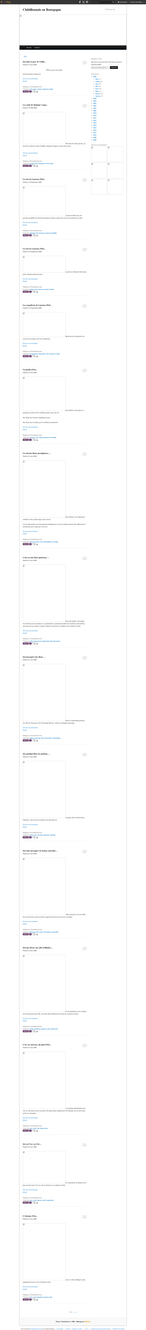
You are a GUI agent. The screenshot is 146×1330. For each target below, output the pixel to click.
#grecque (38, 738)
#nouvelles (55, 932)
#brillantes (37, 1029)
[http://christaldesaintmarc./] (44, 143)
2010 (94, 135)
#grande (32, 233)
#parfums (46, 835)
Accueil (29, 47)
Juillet (97, 81)
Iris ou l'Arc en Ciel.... (32, 1144)
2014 (94, 125)
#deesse (44, 1029)
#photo (40, 89)
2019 (94, 113)
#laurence (42, 233)
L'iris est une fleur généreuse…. (36, 557)
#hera (32, 835)
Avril (97, 89)
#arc (31, 1128)
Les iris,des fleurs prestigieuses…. (37, 453)
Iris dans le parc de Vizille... (34, 61)
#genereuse (37, 641)
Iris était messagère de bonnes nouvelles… (40, 850)
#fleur (32, 641)
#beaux (32, 289)
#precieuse (56, 641)
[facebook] (80, 2)
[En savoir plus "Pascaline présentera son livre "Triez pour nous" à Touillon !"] (99, 194)
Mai (96, 86)
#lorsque (40, 835)
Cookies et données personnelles (100, 1329)
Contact (37, 47)
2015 (94, 123)
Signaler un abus (77, 1329)
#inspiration (42, 354)
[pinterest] (87, 2)
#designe (40, 1297)
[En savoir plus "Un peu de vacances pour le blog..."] (99, 161)
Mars (97, 91)
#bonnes (32, 932)
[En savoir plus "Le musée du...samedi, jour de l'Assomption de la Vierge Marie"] (115, 194)
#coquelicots (34, 354)
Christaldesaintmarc (35, 1329)
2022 (94, 106)
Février (97, 94)
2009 (94, 137)
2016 (94, 120)
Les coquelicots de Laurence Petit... (37, 305)
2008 (94, 140)
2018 (94, 115)
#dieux (32, 738)
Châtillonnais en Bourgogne (42, 9)
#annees (32, 437)
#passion (47, 437)
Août (97, 79)
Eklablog (87, 1321)
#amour (32, 542)
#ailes (32, 1029)
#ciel (34, 1128)
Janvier (97, 96)
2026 (94, 76)
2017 (94, 118)
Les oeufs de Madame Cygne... (35, 104)
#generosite (45, 641)
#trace (46, 1128)
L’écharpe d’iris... (30, 1216)
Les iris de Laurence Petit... (34, 179)
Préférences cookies (119, 1329)
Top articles (60, 1329)
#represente (54, 1029)
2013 (94, 128)
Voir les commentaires (30, 79)
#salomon (45, 89)
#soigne (55, 542)
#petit (47, 233)
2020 (94, 111)
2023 (94, 103)
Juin (96, 84)
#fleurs (37, 542)
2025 (94, 98)
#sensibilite (53, 233)
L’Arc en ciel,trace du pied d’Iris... (37, 1044)
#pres (52, 163)
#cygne (32, 163)
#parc (35, 89)
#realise (51, 289)
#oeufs (47, 163)
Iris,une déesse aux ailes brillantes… (38, 947)
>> (76, 1312)
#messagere (48, 738)
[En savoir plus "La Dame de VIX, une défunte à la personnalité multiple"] (115, 178)
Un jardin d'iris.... (30, 369)
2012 (94, 130)
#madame (41, 163)
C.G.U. (87, 1329)
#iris (31, 89)
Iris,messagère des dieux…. (34, 656)
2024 (94, 101)
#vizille (51, 89)
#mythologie (56, 738)
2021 (94, 108)
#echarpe (46, 1297)
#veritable (53, 437)
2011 (94, 133)
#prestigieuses (48, 542)
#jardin (41, 437)
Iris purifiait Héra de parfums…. (36, 753)
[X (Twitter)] (83, 2)
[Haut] (25, 81)
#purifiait (52, 835)
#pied (42, 1128)
